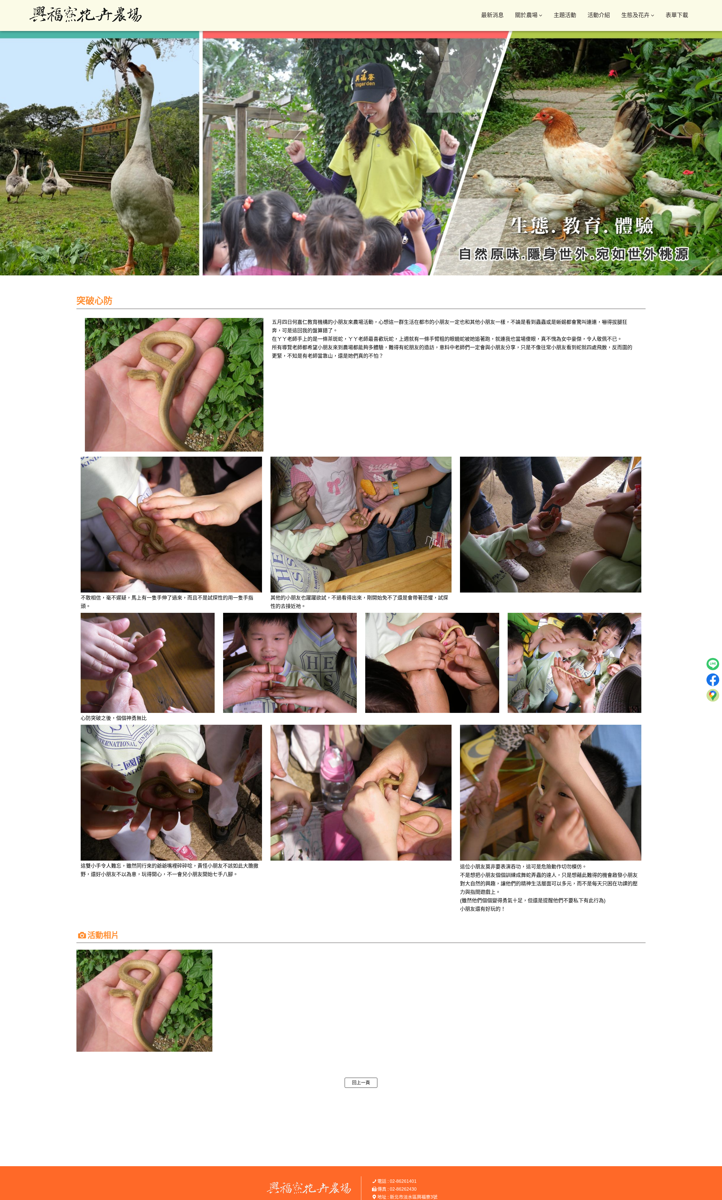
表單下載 (677, 15)
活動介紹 (598, 15)
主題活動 (565, 15)
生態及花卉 (635, 15)
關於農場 (526, 15)
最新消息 (492, 15)
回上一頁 (361, 1082)
